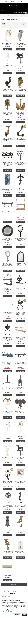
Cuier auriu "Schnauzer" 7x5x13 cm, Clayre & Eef (20, 90)
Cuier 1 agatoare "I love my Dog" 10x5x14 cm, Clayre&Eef (20, 459)
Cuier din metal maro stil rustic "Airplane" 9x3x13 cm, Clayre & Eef (20, 188)
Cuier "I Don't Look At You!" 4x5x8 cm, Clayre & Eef (20, 388)
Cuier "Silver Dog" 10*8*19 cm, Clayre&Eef (20, 44)
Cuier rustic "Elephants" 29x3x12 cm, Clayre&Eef (7, 212)
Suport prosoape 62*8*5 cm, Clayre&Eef (7, 313)
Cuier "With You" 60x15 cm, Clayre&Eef (7, 575)
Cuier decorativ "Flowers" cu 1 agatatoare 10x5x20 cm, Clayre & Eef (7, 188)
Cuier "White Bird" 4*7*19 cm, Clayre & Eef (7, 434)
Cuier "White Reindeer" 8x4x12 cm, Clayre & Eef (7, 458)
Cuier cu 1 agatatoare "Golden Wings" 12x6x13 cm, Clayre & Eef (20, 114)
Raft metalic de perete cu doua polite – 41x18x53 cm (8, 288)
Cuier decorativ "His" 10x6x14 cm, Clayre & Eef (8, 506)
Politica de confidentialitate (7, 611)
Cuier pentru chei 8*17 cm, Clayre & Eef (20, 552)
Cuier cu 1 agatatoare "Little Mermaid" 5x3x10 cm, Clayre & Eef (7, 139)
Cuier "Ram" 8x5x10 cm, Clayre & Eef (7, 412)
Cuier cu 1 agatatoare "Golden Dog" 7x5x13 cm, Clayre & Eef (7, 113)
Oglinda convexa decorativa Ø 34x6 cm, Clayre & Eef (7, 239)
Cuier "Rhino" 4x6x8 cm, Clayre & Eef (7, 44)
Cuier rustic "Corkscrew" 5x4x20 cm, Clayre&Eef (20, 506)
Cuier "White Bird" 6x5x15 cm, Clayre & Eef (7, 66)
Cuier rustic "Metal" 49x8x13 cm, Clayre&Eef (20, 363)
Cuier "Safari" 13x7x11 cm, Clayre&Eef (20, 412)
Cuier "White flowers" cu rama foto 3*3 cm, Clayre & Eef (20, 435)
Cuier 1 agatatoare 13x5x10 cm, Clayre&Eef (7, 90)
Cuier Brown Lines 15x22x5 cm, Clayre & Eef (8, 482)
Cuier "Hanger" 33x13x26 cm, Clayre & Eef (7, 388)
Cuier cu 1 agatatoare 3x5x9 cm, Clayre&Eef (20, 139)
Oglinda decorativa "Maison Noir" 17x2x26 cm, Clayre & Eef (20, 264)
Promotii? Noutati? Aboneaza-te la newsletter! (13, 592)
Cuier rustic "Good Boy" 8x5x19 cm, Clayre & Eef (20, 529)
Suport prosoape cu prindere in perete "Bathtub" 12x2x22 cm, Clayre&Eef (20, 314)
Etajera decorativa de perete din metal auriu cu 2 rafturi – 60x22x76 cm (20, 213)
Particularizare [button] (17, 614)
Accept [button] (24, 614)
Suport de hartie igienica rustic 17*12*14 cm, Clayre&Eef (20, 288)
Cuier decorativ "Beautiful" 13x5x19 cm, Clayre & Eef (20, 163)
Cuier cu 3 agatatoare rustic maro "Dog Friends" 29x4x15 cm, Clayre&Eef (7, 164)
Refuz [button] (3, 614)
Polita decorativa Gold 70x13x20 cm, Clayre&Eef (20, 338)
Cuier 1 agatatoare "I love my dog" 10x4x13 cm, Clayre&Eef (20, 67)
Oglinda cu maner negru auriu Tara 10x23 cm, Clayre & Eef (20, 239)
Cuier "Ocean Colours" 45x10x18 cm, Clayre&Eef (7, 363)
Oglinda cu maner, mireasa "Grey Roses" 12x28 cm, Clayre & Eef (7, 264)
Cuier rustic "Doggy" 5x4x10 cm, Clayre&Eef (7, 529)
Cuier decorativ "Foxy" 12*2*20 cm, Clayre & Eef (20, 482)
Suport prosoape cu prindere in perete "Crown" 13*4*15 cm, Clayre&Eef (7, 339)
